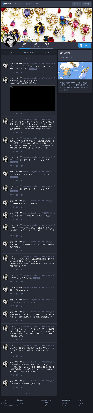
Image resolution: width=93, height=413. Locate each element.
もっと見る (29, 58)
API (18, 405)
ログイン (76, 4)
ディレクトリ (19, 4)
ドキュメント (21, 403)
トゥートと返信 (29, 52)
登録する (86, 4)
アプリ (37, 4)
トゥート (10, 52)
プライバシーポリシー (8, 405)
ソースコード (81, 403)
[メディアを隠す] (11, 87)
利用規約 (4, 403)
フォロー (86, 45)
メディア (47, 52)
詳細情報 (29, 4)
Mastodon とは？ (46, 400)
